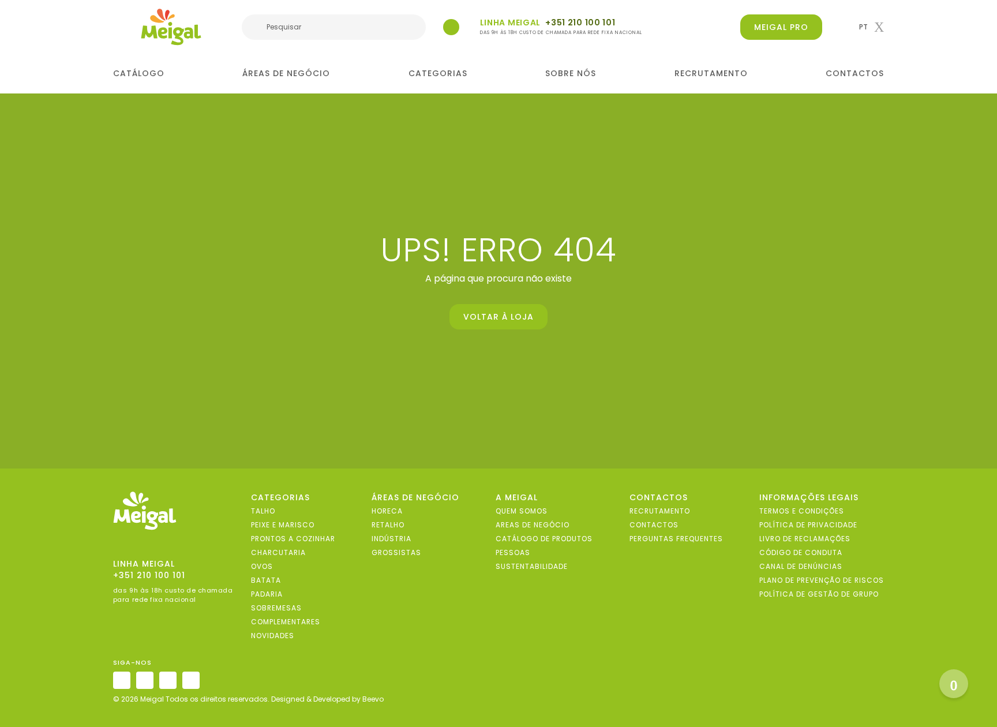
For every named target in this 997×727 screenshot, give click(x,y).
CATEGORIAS (437, 73)
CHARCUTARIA (278, 552)
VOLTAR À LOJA (498, 317)
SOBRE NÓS (570, 73)
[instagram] (121, 680)
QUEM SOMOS (522, 511)
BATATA (266, 580)
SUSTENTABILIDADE (532, 566)
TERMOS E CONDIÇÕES (801, 511)
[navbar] (120, 28)
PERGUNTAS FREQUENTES (676, 539)
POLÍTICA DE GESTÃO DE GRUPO (819, 594)
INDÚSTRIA (391, 539)
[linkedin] (168, 680)
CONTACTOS (855, 73)
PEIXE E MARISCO (282, 525)
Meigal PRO (781, 27)
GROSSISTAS (396, 552)
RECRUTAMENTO (711, 73)
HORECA (387, 511)
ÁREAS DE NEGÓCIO (286, 73)
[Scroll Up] (953, 683)
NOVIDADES (272, 635)
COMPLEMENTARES (285, 622)
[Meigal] (171, 27)
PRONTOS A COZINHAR (293, 539)
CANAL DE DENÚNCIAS (800, 566)
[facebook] (144, 680)
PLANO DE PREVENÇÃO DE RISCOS (821, 580)
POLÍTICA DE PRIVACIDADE (808, 525)
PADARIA (267, 594)
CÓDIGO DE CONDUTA (800, 552)
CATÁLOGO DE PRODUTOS (544, 539)
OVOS (262, 566)
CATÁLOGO (138, 73)
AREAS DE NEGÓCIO (532, 525)
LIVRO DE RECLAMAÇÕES (804, 539)
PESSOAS (513, 552)
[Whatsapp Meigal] (451, 27)
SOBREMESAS (276, 608)
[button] (871, 27)
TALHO (263, 511)
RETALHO (388, 525)
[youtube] (191, 680)
